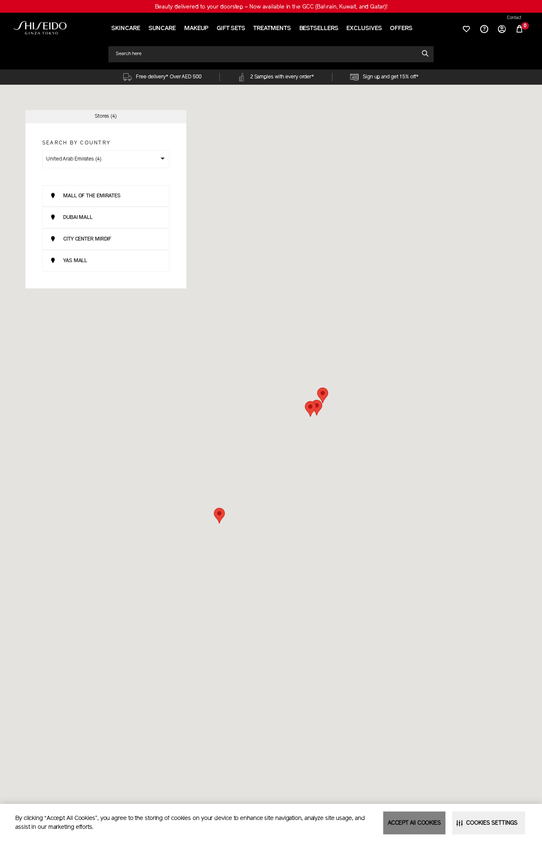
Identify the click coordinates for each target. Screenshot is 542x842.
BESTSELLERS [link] (318, 28)
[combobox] (267, 54)
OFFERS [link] (401, 28)
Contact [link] (514, 18)
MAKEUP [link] (196, 28)
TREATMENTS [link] (271, 28)
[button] (310, 409)
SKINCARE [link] (125, 28)
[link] (40, 28)
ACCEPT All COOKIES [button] (414, 823)
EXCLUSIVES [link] (364, 28)
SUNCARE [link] (162, 28)
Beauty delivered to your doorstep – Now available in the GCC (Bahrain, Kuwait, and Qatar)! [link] (271, 7)
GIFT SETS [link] (231, 28)
